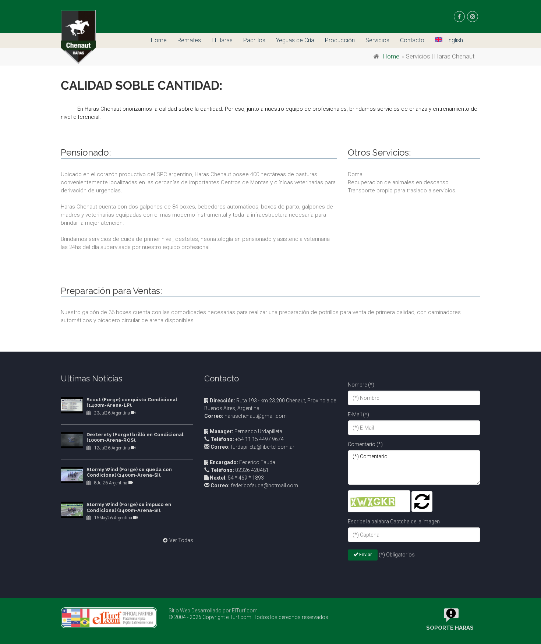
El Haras (222, 40)
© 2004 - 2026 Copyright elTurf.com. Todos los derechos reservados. (249, 617)
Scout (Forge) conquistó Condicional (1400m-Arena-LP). (131, 402)
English (454, 40)
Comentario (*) (365, 444)
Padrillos (254, 40)
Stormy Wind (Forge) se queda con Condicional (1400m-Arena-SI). (129, 472)
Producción (340, 40)
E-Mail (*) (358, 414)
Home (159, 40)
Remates (189, 40)
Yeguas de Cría (295, 40)
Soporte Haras (450, 628)
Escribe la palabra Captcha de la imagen (394, 521)
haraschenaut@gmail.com (245, 416)
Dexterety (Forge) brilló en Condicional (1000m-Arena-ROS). (134, 437)
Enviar (365, 554)
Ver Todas (181, 540)
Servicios (377, 40)
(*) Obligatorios (397, 555)
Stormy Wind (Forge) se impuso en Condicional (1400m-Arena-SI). (128, 507)
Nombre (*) (361, 385)
